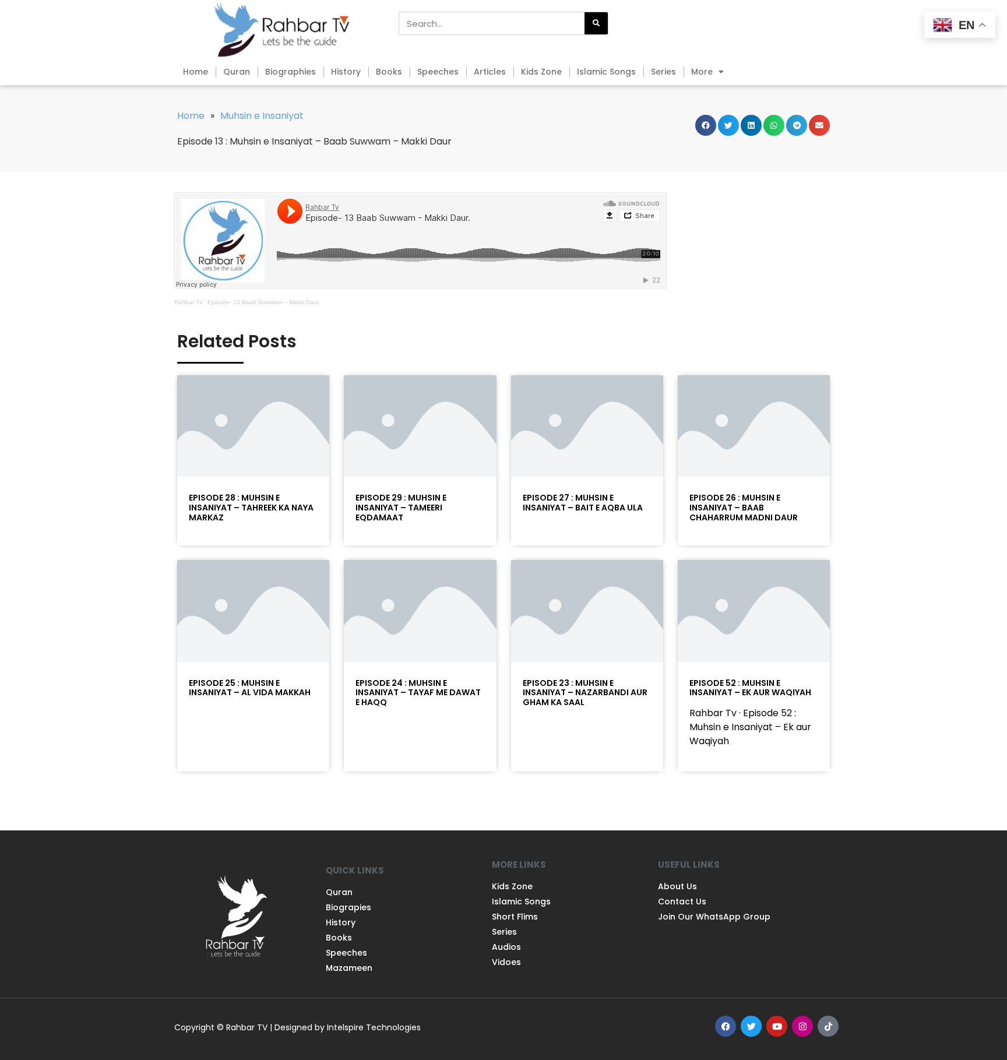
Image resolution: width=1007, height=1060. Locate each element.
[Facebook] (725, 1026)
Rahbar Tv (188, 302)
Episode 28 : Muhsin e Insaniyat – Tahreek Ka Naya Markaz (251, 507)
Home (195, 72)
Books (389, 72)
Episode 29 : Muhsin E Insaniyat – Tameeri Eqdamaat (400, 507)
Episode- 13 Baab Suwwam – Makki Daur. (263, 302)
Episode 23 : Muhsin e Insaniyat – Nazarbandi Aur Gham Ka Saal (585, 693)
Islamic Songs (606, 72)
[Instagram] (802, 1026)
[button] (705, 125)
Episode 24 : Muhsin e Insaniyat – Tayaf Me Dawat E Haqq (418, 693)
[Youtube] (776, 1026)
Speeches (438, 72)
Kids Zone (541, 72)
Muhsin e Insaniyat (262, 115)
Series (663, 72)
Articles (490, 72)
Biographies (290, 72)
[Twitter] (751, 1026)
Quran (236, 72)
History (346, 72)
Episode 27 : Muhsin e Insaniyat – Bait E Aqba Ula (583, 502)
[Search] (596, 23)
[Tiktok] (828, 1026)
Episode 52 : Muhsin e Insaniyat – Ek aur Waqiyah (750, 688)
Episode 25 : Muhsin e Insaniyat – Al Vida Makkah (250, 688)
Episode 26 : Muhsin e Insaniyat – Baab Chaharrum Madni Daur (743, 507)
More (702, 72)
